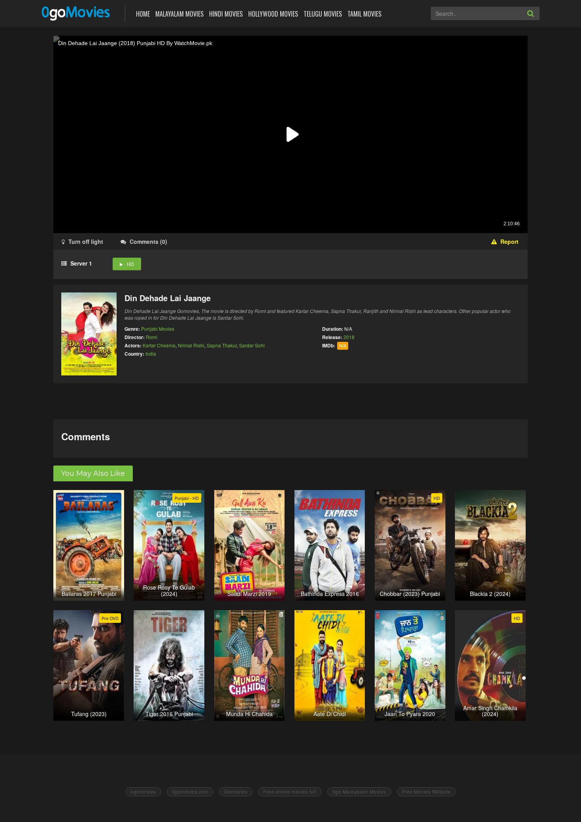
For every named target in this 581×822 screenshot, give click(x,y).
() (148, 241)
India (150, 353)
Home (143, 14)
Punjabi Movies (157, 328)
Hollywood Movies (273, 14)
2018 (349, 337)
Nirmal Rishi (191, 345)
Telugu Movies (323, 14)
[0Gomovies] (76, 13)
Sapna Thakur (222, 345)
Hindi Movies (226, 14)
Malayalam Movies (179, 14)
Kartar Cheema (159, 345)
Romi (151, 337)
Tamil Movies (364, 14)
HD (130, 263)
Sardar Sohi (252, 345)
